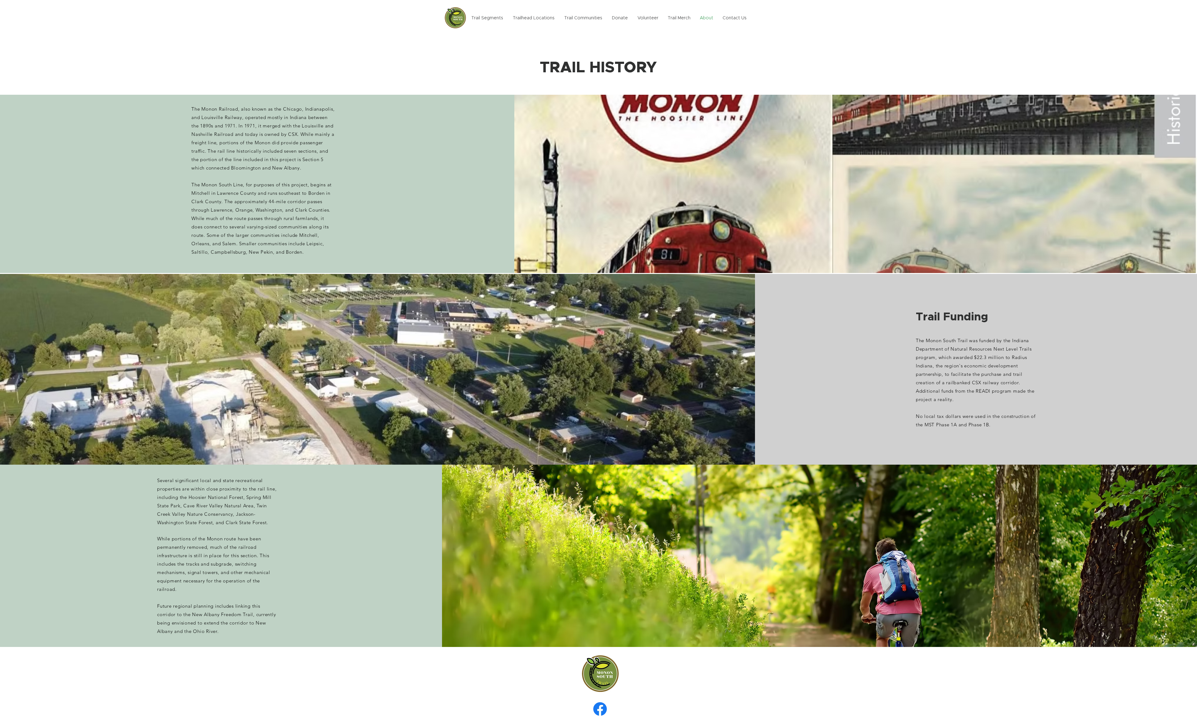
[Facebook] (600, 709)
